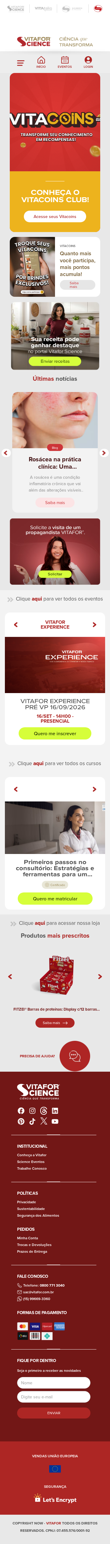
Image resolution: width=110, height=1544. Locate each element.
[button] (20, 62)
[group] (55, 678)
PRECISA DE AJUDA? (37, 1056)
